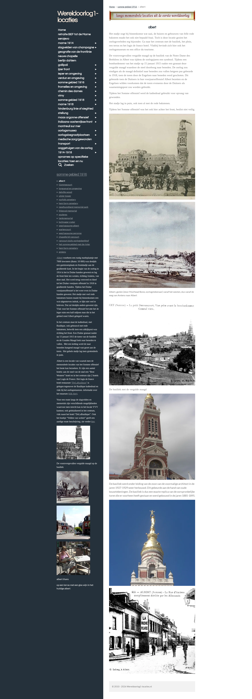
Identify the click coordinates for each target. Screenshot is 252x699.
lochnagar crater (67, 222)
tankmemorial (66, 218)
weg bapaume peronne (70, 233)
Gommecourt (65, 184)
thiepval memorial (68, 210)
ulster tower (65, 195)
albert (143, 6)
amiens (62, 251)
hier (92, 421)
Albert (59, 258)
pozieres (63, 214)
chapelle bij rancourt (69, 236)
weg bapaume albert (69, 225)
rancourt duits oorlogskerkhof (74, 240)
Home (112, 6)
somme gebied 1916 (127, 6)
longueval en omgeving (70, 188)
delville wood (65, 192)
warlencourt (65, 229)
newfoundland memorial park (73, 206)
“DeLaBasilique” (79, 383)
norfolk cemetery (67, 199)
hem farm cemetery (68, 203)
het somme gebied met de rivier (74, 244)
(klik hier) (72, 393)
